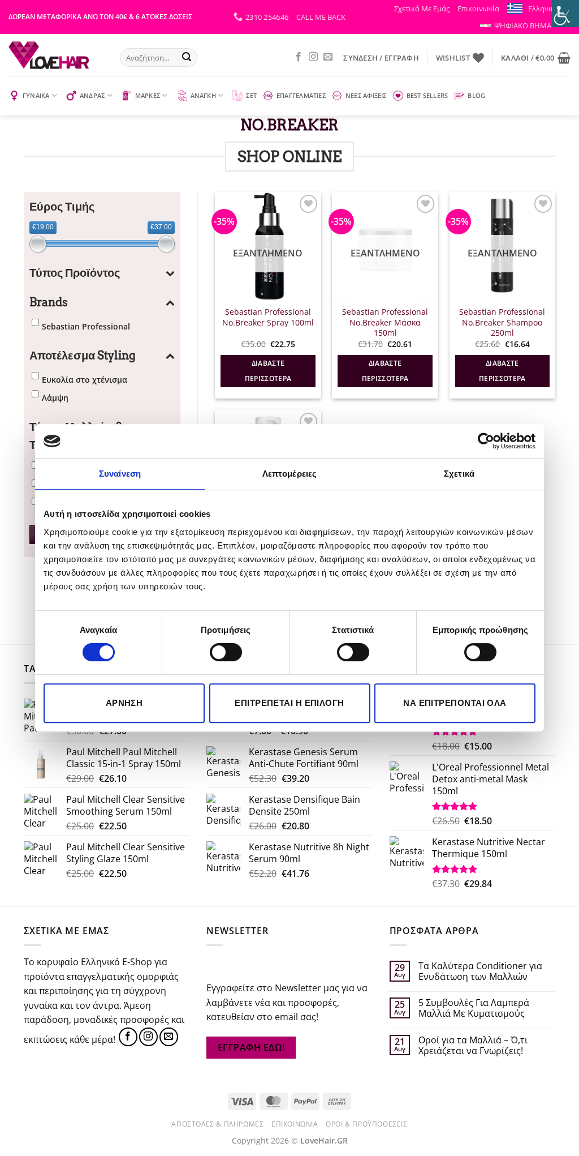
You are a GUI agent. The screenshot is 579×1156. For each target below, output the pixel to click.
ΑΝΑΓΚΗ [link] (203, 95)
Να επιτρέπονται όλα (455, 703)
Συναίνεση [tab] (120, 473)
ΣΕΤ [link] (251, 95)
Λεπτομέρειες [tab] (289, 473)
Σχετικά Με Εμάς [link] (422, 8)
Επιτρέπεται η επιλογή (289, 703)
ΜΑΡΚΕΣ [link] (147, 95)
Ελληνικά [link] (543, 8)
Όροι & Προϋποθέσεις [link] (367, 1124)
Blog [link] (476, 95)
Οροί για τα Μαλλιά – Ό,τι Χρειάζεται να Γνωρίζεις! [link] (473, 1045)
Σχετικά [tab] (459, 473)
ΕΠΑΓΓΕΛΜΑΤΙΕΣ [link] (301, 95)
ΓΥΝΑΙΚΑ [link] (36, 95)
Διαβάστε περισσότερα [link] (268, 371)
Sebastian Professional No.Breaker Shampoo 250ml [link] (502, 322)
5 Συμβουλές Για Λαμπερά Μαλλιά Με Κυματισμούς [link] (473, 1008)
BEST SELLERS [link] (427, 95)
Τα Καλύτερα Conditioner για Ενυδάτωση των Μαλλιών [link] (480, 971)
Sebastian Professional (86, 326)
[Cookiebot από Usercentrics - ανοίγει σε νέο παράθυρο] (486, 441)
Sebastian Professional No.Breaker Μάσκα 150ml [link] (385, 322)
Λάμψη (55, 397)
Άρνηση (124, 703)
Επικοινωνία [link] (478, 8)
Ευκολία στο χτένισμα (84, 379)
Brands (48, 302)
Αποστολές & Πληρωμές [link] (217, 1124)
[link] (565, 13)
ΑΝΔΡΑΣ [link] (92, 95)
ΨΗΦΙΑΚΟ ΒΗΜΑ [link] (522, 25)
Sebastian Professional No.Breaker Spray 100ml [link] (268, 317)
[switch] (226, 652)
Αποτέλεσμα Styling (82, 355)
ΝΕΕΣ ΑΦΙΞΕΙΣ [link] (366, 95)
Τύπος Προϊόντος (74, 273)
